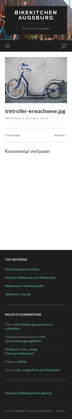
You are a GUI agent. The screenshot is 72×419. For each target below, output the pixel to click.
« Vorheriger (12, 135)
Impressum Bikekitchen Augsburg (28, 393)
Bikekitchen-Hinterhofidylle (24, 286)
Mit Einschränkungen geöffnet (25, 339)
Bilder (23, 361)
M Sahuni (11, 349)
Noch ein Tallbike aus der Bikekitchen (30, 277)
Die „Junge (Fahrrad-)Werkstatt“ (21, 351)
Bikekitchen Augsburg (36, 15)
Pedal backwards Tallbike (22, 269)
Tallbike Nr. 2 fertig (17, 294)
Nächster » (60, 135)
